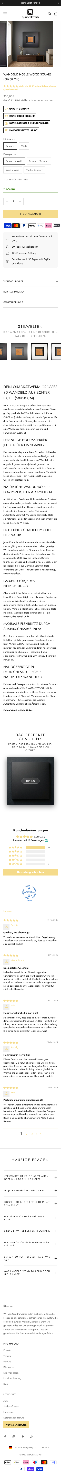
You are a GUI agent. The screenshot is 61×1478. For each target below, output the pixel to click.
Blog (5, 1384)
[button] (11, 86)
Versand (7, 1356)
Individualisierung (12, 1378)
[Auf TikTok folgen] (31, 1436)
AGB (5, 1401)
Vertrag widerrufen (16, 1425)
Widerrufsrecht (10, 1406)
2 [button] (26, 1133)
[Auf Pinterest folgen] (22, 1436)
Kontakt (7, 1350)
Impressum (8, 1412)
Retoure (7, 1361)
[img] (10, 920)
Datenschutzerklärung (14, 1417)
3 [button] (32, 1133)
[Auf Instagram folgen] (14, 1436)
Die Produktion (10, 1372)
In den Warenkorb (30, 214)
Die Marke (8, 1367)
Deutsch (45, 1447)
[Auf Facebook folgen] (5, 1436)
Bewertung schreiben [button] (30, 872)
